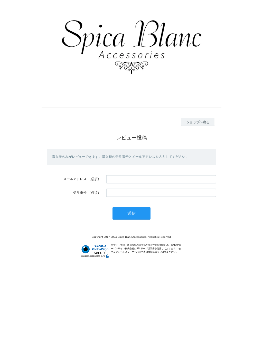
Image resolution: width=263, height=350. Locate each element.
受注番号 (80, 192)
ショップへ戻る (198, 122)
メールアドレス (75, 179)
